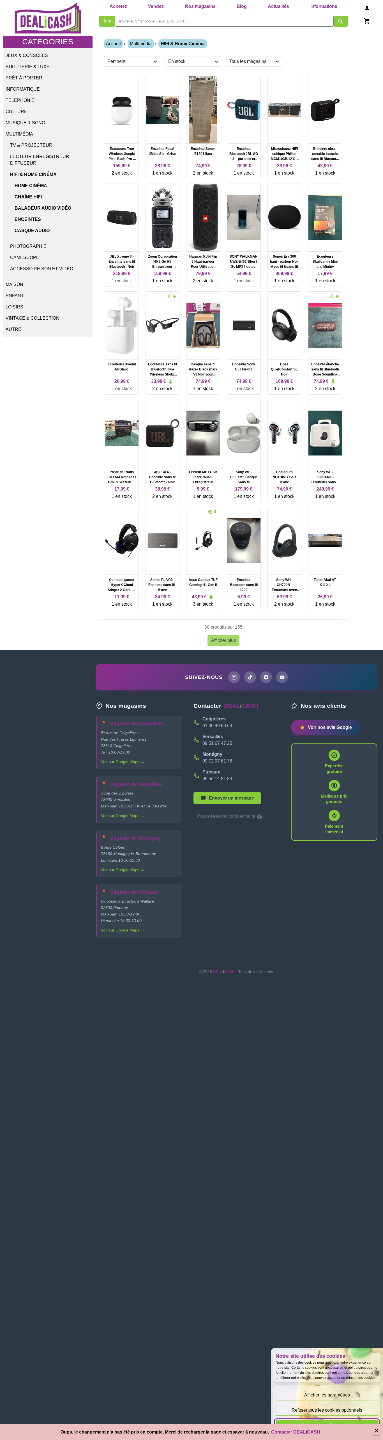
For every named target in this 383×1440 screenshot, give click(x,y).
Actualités (278, 6)
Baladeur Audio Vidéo (43, 208)
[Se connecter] (367, 7)
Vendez (156, 6)
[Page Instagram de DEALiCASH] (234, 677)
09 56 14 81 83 (217, 778)
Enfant (15, 295)
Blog (242, 6)
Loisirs (14, 307)
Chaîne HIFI (28, 196)
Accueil (113, 43)
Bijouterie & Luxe (28, 66)
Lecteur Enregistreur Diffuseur (39, 160)
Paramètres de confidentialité (226, 816)
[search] (224, 21)
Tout (107, 21)
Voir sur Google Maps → (122, 761)
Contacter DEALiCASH (295, 1432)
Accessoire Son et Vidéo (41, 268)
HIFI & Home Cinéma (33, 174)
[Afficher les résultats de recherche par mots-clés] (341, 21)
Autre (13, 329)
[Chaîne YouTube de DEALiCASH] (282, 677)
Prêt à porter (24, 77)
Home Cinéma (31, 185)
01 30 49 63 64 (217, 725)
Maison (14, 284)
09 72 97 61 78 (217, 761)
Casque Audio (32, 230)
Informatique (23, 89)
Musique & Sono (25, 122)
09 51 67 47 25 (217, 743)
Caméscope (24, 257)
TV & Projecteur (31, 145)
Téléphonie (20, 100)
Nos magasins (200, 6)
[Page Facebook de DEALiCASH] (266, 677)
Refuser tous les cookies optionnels (327, 1410)
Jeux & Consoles (27, 55)
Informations (323, 6)
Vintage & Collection (32, 318)
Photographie (28, 246)
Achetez (118, 6)
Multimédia (19, 134)
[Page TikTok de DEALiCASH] (250, 677)
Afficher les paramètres (327, 1395)
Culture (16, 111)
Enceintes (28, 219)
